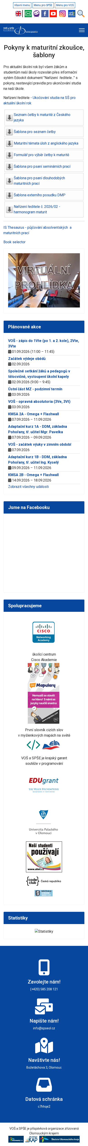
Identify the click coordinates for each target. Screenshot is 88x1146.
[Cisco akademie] (44, 632)
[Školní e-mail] (29, 13)
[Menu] (82, 30)
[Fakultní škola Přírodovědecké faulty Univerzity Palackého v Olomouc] (44, 822)
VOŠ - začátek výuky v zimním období (39, 444)
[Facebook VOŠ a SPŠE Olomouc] (45, 13)
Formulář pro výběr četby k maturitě (41, 155)
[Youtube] (54, 13)
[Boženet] (72, 13)
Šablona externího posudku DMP (39, 195)
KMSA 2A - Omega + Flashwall (33, 414)
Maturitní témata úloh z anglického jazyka (46, 143)
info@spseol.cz (44, 1028)
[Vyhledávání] (81, 13)
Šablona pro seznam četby (35, 132)
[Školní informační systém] (37, 13)
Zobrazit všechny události (28, 486)
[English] (20, 13)
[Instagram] (63, 13)
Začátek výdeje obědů (27, 359)
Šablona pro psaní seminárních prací (42, 166)
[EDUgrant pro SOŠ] (44, 784)
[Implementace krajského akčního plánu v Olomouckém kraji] (32, 1139)
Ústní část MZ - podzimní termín (35, 389)
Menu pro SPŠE (43, 5)
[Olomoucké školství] (59, 1139)
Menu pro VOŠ (65, 5)
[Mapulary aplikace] (44, 693)
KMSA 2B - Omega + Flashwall (33, 475)
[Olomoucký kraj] (16, 1139)
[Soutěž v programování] (34, 745)
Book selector (14, 242)
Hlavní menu (22, 5)
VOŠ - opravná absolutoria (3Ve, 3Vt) (39, 401)
